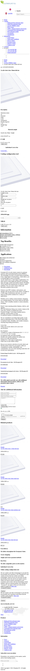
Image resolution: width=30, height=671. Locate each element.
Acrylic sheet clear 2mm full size (9, 539)
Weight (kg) (4, 125)
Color (2, 119)
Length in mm (4, 193)
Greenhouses (10, 34)
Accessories (10, 33)
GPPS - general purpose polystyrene (16, 28)
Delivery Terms (11, 43)
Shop (5, 61)
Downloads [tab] (7, 269)
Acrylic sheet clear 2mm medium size (10, 510)
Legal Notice (10, 37)
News (5, 639)
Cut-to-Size (4, 150)
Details (2, 447)
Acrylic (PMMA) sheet (13, 25)
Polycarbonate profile (13, 31)
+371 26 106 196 (11, 51)
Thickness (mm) (5, 113)
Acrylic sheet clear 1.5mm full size (10, 448)
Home (5, 19)
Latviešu (10, 13)
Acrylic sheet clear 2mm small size (10, 478)
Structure (3, 116)
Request (3, 386)
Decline (3, 591)
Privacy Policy (11, 40)
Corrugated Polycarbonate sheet (15, 30)
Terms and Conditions (13, 39)
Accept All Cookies (5, 588)
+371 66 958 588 (11, 49)
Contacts (6, 46)
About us (6, 641)
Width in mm (4, 196)
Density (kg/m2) (5, 122)
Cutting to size (11, 45)
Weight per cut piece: (6, 199)
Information (7, 36)
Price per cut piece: (6, 202)
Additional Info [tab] (8, 268)
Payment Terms (11, 42)
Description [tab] (7, 266)
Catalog (6, 21)
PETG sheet (10, 27)
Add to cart (4, 144)
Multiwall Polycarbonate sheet (15, 22)
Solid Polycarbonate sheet (14, 24)
